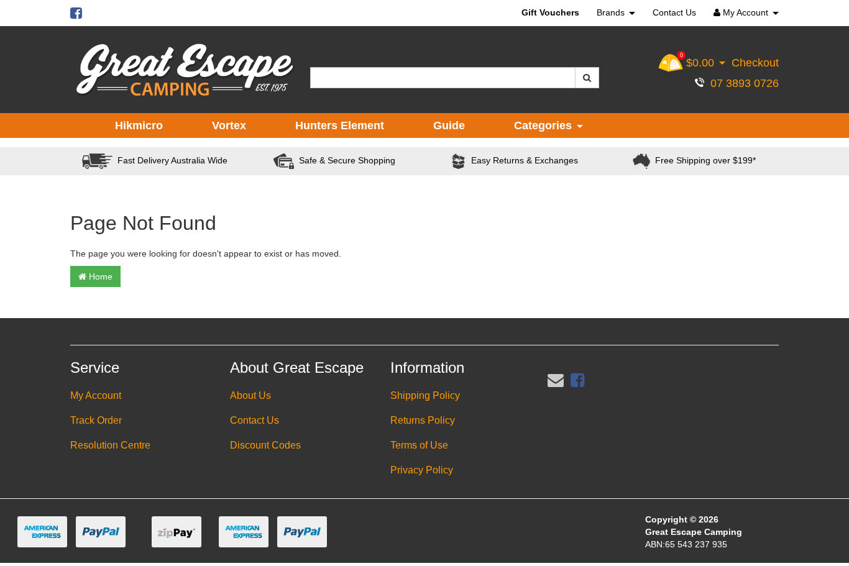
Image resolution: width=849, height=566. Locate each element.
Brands (612, 12)
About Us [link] (250, 395)
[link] (577, 380)
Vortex (229, 125)
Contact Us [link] (254, 420)
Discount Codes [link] (265, 445)
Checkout (755, 63)
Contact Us (674, 12)
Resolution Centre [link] (110, 445)
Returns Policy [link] (422, 420)
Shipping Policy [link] (425, 395)
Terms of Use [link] (419, 445)
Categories (544, 125)
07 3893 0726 (741, 83)
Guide (449, 125)
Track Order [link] (96, 420)
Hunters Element (339, 125)
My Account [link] (95, 395)
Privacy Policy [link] (421, 470)
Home (99, 276)
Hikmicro (139, 125)
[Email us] (556, 380)
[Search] (587, 77)
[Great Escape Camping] (184, 70)
